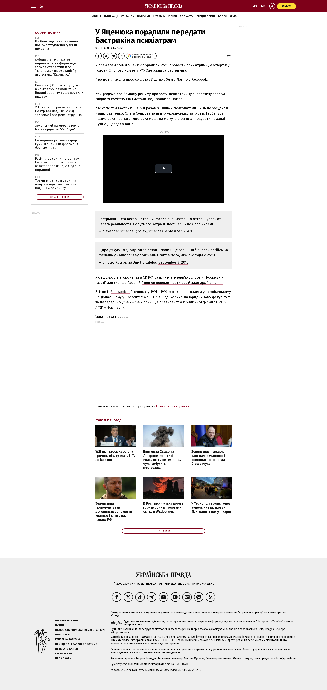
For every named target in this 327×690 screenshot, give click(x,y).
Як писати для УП (66, 648)
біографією (120, 292)
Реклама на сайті (66, 620)
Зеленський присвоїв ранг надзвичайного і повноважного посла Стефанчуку (208, 458)
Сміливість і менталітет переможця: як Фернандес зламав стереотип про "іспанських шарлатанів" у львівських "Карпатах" (56, 67)
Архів (233, 16)
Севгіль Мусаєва (194, 658)
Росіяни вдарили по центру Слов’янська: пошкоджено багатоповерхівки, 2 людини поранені (57, 164)
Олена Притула (242, 658)
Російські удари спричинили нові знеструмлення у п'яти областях (56, 45)
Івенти (172, 16)
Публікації (111, 16)
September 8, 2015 (179, 231)
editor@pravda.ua (285, 658)
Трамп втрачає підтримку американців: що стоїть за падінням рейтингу (56, 184)
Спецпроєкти (205, 16)
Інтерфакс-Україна (270, 621)
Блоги (222, 16)
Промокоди (63, 658)
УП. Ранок (127, 16)
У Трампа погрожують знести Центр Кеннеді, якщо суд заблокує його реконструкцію (58, 111)
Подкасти (186, 16)
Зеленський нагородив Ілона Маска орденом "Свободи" (57, 127)
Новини (95, 16)
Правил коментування (172, 406)
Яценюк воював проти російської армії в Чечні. (182, 282)
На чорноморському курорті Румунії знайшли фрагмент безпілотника (57, 144)
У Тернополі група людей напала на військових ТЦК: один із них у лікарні (211, 508)
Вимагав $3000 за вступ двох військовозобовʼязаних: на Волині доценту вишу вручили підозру (59, 90)
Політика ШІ (63, 634)
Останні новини (48, 32)
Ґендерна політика (68, 639)
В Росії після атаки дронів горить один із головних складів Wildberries (163, 508)
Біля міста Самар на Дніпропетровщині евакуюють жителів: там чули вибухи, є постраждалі (162, 460)
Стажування (63, 653)
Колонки (143, 16)
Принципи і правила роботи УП (76, 644)
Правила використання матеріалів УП (80, 629)
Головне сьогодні (110, 420)
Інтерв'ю (159, 16)
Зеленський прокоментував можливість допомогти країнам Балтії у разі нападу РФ (113, 512)
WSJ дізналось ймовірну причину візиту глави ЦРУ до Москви (115, 456)
